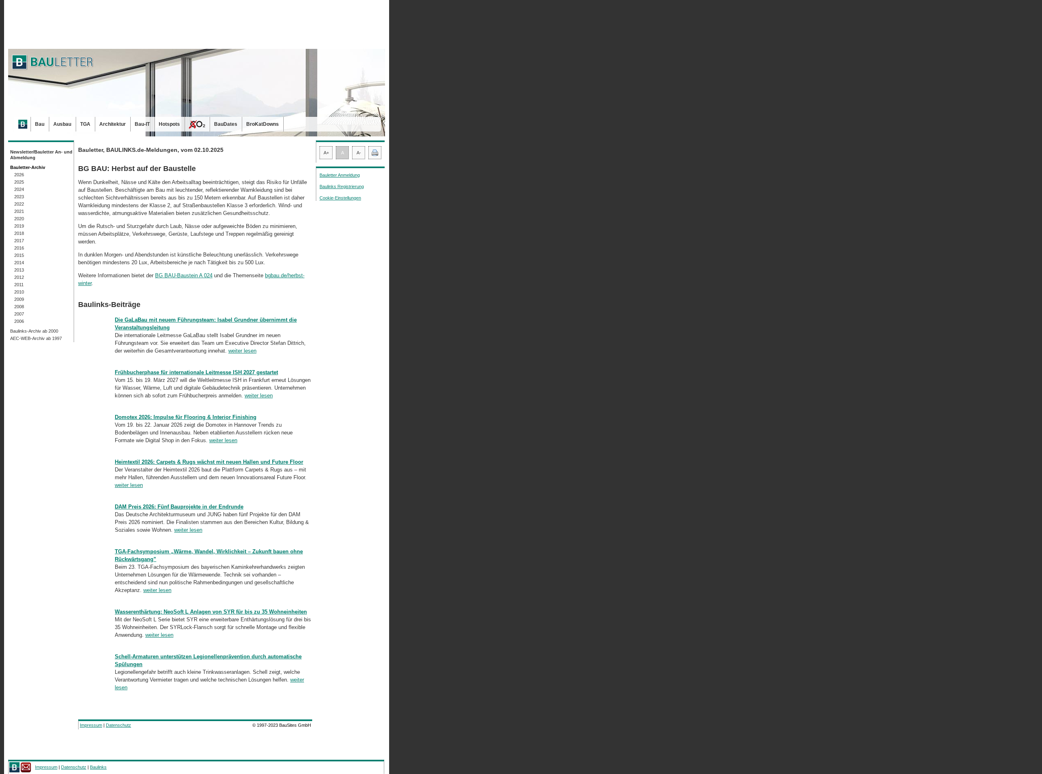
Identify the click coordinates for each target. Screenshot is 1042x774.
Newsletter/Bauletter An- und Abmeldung (41, 154)
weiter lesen (242, 351)
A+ (326, 152)
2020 (19, 218)
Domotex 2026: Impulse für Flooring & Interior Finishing (185, 417)
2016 (19, 248)
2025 (19, 182)
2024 (19, 189)
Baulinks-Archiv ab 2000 (34, 331)
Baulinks (98, 767)
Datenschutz (118, 725)
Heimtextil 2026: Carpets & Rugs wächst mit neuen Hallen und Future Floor (209, 462)
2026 (19, 174)
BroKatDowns (262, 124)
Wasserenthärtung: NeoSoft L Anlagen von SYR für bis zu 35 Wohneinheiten (211, 612)
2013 (19, 270)
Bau (39, 124)
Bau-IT (142, 124)
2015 (19, 255)
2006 (19, 321)
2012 (19, 277)
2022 (19, 204)
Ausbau (62, 124)
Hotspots (169, 124)
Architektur (112, 124)
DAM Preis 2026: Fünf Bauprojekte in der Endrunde (179, 507)
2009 (19, 299)
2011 (19, 284)
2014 (19, 262)
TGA (85, 124)
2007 (19, 313)
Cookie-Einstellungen (340, 197)
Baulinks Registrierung (342, 186)
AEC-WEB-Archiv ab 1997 (36, 338)
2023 (19, 196)
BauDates (225, 124)
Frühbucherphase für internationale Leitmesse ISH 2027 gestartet (196, 372)
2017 (19, 240)
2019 (19, 226)
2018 (19, 233)
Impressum (91, 725)
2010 (19, 291)
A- (359, 152)
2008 (19, 306)
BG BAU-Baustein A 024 (183, 275)
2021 (19, 211)
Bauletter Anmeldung (340, 175)
